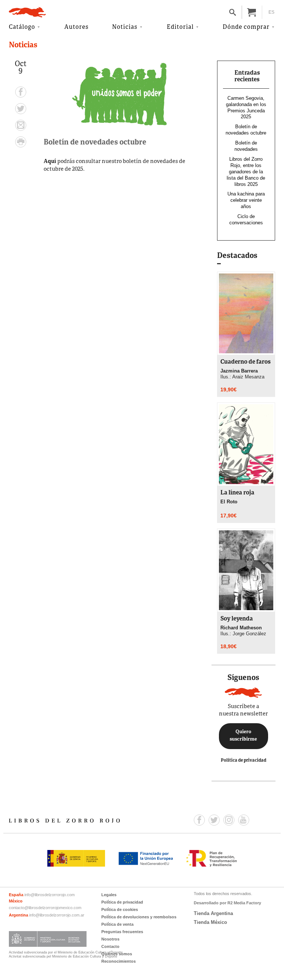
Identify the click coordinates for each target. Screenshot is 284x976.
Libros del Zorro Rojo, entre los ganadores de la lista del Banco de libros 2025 (246, 171)
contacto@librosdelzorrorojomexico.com (45, 907)
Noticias (125, 27)
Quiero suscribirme (243, 735)
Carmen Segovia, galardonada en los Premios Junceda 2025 (246, 107)
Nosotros (110, 939)
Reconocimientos (118, 961)
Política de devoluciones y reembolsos (138, 917)
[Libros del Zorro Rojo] (27, 12)
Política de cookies (119, 909)
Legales (108, 894)
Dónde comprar (246, 27)
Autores (76, 27)
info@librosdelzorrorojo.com (49, 894)
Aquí (50, 161)
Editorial (180, 27)
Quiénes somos (116, 954)
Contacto (110, 946)
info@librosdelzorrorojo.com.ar (56, 915)
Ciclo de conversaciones (246, 219)
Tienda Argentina (213, 913)
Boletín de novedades (246, 146)
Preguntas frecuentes (122, 931)
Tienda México (210, 922)
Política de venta (117, 924)
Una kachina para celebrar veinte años (246, 200)
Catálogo (22, 27)
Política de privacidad (243, 760)
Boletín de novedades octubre (246, 130)
